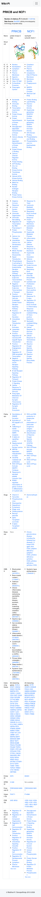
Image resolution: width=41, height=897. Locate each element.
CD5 (11, 695)
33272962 (16, 673)
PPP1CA (18, 749)
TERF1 (16, 764)
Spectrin (15, 77)
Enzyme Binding (29, 826)
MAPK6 (12, 737)
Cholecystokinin (17, 511)
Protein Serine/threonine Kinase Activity (17, 121)
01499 (12, 782)
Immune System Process (15, 209)
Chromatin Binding (15, 105)
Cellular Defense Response (30, 244)
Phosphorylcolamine (17, 500)
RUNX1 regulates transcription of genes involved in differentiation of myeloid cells (17, 485)
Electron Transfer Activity (29, 106)
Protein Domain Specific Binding (32, 860)
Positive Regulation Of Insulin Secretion (16, 314)
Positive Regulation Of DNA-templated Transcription (17, 353)
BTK (17, 691)
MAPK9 (27, 693)
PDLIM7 (12, 747)
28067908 (15, 639)
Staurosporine (16, 503)
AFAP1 (12, 687)
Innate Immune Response (32, 266)
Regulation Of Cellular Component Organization (16, 818)
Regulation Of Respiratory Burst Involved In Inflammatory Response (32, 304)
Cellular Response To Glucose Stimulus (31, 330)
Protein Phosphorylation (17, 232)
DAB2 (17, 699)
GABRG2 (13, 710)
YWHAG (16, 770)
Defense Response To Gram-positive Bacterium (31, 289)
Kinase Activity (17, 170)
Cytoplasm (15, 69)
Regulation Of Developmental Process (17, 858)
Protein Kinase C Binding (17, 150)
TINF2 (17, 766)
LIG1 (19, 732)
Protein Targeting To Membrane (31, 221)
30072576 (15, 573)
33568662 (15, 621)
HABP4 (20, 724)
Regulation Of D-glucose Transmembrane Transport (17, 278)
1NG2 (26, 802)
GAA (31, 689)
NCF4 (26, 699)
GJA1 (17, 712)
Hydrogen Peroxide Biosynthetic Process (31, 276)
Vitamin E (15, 495)
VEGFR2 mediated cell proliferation (16, 459)
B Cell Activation (15, 326)
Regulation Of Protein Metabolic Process (31, 867)
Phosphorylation (31, 874)
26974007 (15, 617)
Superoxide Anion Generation (30, 255)
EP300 (12, 706)
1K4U (30, 800)
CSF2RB (17, 697)
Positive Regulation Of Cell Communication (17, 851)
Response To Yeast (31, 202)
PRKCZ (32, 706)
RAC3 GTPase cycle (31, 465)
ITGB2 (17, 730)
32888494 (15, 646)
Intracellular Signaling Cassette (16, 844)
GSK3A (17, 720)
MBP (18, 739)
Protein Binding (17, 162)
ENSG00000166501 (16, 789)
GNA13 (17, 714)
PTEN (32, 708)
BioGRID (17, 21)
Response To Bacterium (31, 249)
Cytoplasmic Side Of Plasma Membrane (32, 75)
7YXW (27, 806)
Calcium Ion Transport (16, 237)
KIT (16, 732)
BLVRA (17, 689)
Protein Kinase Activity (17, 115)
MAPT (18, 737)
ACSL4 (17, 685)
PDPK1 (18, 747)
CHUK (20, 695)
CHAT (15, 695)
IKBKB (18, 728)
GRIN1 (12, 716)
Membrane (15, 79)
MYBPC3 (28, 697)
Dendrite (29, 81)
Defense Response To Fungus (31, 296)
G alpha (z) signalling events (15, 439)
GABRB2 (18, 708)
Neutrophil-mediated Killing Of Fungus (32, 323)
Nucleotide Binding (15, 100)
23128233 (15, 637)
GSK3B (12, 722)
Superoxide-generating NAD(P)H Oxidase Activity (31, 114)
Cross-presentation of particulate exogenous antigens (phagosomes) (31, 425)
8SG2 (15, 800)
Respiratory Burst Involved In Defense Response (31, 214)
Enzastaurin (16, 507)
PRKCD (27, 706)
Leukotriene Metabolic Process (30, 228)
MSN (26, 695)
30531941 (15, 666)
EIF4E (12, 703)
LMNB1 (12, 735)
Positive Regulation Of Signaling (16, 837)
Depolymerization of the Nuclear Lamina (17, 445)
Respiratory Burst (30, 270)
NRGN (12, 743)
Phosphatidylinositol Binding (32, 138)
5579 (11, 776)
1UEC (26, 804)
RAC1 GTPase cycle (31, 456)
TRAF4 (27, 714)
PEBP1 (12, 749)
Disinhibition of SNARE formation (17, 416)
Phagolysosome (31, 84)
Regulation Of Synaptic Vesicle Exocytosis (16, 407)
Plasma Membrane (15, 74)
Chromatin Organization (16, 214)
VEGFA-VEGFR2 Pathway (30, 443)
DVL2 (12, 701)
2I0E (11, 800)
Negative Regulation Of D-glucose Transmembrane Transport (17, 288)
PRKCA (27, 703)
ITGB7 (12, 732)
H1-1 (20, 722)
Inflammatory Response (31, 239)
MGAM (32, 693)
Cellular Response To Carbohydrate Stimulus (16, 388)
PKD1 (26, 701)
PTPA (18, 751)
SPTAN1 (13, 761)
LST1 (17, 735)
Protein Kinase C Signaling (17, 382)
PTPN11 (13, 753)
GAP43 (19, 710)
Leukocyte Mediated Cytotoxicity (31, 207)
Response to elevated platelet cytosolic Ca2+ (17, 475)
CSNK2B (33, 687)
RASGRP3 (13, 755)
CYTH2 (12, 699)
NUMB (17, 743)
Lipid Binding (31, 102)
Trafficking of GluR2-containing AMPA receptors (16, 430)
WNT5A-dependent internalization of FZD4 (16, 452)
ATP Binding (16, 164)
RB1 (19, 755)
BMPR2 (12, 691)
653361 (27, 776)
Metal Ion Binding (15, 183)
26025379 (15, 586)
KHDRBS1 (32, 691)
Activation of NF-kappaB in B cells (17, 422)
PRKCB (16, 31)
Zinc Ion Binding (15, 167)
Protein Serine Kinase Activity (17, 196)
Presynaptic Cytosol (16, 88)
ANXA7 (12, 689)
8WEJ (31, 806)
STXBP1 (19, 761)
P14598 (27, 794)
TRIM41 (18, 768)
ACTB (31, 685)
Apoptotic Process (15, 247)
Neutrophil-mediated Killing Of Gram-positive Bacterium (32, 315)
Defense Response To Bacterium (31, 261)
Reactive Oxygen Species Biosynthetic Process (31, 358)
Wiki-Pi (5, 3)
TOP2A (12, 768)
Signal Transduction (16, 258)
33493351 (31, 573)
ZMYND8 (13, 772)
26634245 (15, 656)
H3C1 (15, 724)
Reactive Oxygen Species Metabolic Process (30, 348)
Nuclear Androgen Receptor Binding (15, 189)
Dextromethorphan (32, 496)
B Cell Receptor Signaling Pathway (17, 373)
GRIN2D (13, 718)
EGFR (16, 701)
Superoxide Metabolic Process (30, 234)
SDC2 (17, 759)
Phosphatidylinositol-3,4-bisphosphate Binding (32, 144)
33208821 (15, 631)
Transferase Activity (16, 173)
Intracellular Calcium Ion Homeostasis (16, 242)
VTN (11, 770)
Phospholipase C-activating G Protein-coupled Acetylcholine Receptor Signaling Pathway (17, 267)
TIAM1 (12, 766)
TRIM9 (32, 714)
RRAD (12, 759)
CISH (12, 697)
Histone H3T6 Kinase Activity (17, 177)
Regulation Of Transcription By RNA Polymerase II (16, 225)
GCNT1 (12, 712)
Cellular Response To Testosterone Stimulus (31, 338)
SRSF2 (27, 712)
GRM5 (12, 720)
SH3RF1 (30, 710)
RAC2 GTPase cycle (31, 461)
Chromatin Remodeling (16, 218)
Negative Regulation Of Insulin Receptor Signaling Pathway (16, 363)
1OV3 (35, 802)
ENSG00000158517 (31, 789)
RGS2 (12, 757)
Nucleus (15, 64)
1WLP (35, 804)
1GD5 (26, 800)
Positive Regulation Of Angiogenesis (16, 346)
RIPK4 (17, 757)
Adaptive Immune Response (15, 203)
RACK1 (18, 753)
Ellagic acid (16, 509)
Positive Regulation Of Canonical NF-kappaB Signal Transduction (17, 337)
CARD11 (13, 693)
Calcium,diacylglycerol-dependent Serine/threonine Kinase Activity (17, 142)
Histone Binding (17, 180)
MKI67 (12, 741)
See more (13, 869)
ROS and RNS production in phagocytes (31, 416)
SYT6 (12, 764)
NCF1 (31, 31)
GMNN (27, 691)
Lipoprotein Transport (15, 330)
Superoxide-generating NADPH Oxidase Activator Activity (31, 125)
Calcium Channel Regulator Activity (15, 156)
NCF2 (33, 697)
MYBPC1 (31, 695)
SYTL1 (32, 712)
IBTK (17, 726)
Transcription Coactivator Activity (16, 110)
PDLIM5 (18, 745)
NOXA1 (31, 699)
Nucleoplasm (16, 66)
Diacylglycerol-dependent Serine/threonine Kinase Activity (17, 130)
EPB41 (17, 706)
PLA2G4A (32, 701)
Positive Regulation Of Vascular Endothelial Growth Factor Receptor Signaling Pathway (17, 301)
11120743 (31, 19)
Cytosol (14, 71)
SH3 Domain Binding (31, 134)
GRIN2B (17, 716)
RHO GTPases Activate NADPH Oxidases (17, 467)
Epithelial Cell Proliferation (31, 283)
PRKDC (27, 708)
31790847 (15, 579)
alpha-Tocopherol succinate (15, 519)
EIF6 (16, 703)
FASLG (27, 689)
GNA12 (12, 714)
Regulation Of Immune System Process (31, 845)
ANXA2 (17, 687)
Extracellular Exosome (16, 84)
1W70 (31, 804)
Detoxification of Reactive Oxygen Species (31, 436)
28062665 (15, 662)
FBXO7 (12, 708)
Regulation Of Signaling (16, 811)
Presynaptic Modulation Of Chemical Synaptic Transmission (16, 397)
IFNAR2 (12, 728)
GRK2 (18, 718)
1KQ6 (35, 800)
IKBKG (12, 730)
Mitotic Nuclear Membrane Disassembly (17, 253)
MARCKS (13, 739)
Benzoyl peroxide (15, 514)
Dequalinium (16, 505)
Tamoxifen (15, 497)
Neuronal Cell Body (31, 94)
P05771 (12, 794)
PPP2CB (13, 751)
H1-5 (11, 724)
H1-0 (17, 722)
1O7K (31, 802)
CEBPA (27, 687)
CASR (18, 693)
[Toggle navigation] (36, 3)
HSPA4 (12, 726)
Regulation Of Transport (16, 378)
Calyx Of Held (16, 81)
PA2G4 (12, 745)
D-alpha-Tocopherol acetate (15, 526)
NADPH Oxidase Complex (29, 89)
